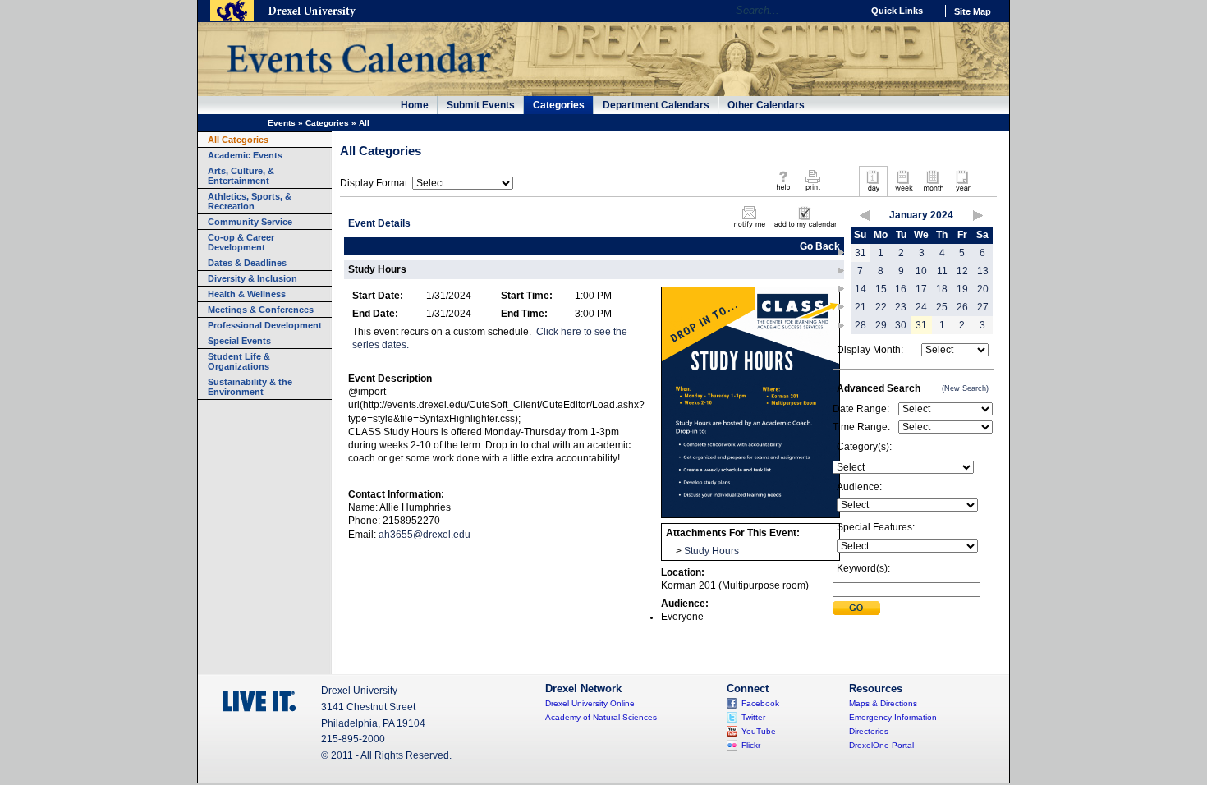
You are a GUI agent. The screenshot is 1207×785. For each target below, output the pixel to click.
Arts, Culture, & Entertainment (241, 176)
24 (921, 307)
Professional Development (265, 325)
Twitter (753, 717)
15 (881, 289)
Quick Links (897, 11)
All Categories (238, 140)
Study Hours (711, 551)
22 (881, 307)
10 (921, 271)
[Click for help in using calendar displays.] (782, 192)
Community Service (250, 222)
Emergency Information (893, 717)
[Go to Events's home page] (358, 81)
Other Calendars (766, 105)
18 (942, 289)
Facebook (760, 703)
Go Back (820, 246)
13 (983, 271)
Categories (559, 105)
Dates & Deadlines (247, 263)
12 (962, 271)
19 (962, 289)
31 (860, 253)
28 (860, 325)
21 (860, 307)
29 (881, 325)
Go (845, 10)
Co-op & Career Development (241, 242)
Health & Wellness (247, 294)
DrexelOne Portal (881, 745)
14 (860, 289)
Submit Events (481, 105)
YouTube (758, 731)
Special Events (239, 341)
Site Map (972, 11)
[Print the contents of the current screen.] (812, 192)
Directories (868, 731)
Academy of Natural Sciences (601, 717)
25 (942, 307)
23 (900, 307)
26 (962, 307)
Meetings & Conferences (261, 309)
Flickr (750, 745)
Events (282, 122)
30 (900, 325)
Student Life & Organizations (239, 361)
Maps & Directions (883, 703)
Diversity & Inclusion (252, 278)
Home (415, 105)
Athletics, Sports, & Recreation (249, 201)
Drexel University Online (590, 703)
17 (921, 289)
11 (942, 271)
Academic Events (245, 155)
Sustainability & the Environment (250, 387)
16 (900, 289)
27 (983, 307)
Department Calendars (656, 105)
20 (983, 289)
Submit (856, 608)
